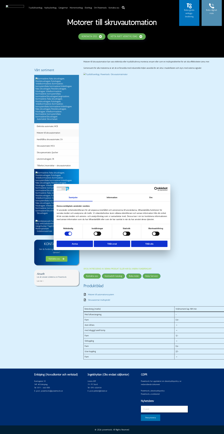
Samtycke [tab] (73, 197)
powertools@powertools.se (52, 391)
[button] (123, 8)
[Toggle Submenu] (74, 99)
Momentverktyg (76, 8)
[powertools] (15, 7)
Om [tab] (150, 197)
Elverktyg (88, 8)
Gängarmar (63, 8)
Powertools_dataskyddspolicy (153, 391)
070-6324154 (96, 388)
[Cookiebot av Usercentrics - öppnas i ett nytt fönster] (156, 189)
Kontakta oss (114, 8)
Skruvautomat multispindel (99, 300)
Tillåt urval (112, 244)
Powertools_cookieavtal (150, 394)
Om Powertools (100, 8)
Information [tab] (112, 197)
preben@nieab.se (100, 391)
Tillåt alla (149, 244)
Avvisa (75, 244)
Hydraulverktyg (50, 8)
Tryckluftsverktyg (35, 8)
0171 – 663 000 (43, 388)
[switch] (97, 234)
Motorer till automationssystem (101, 294)
